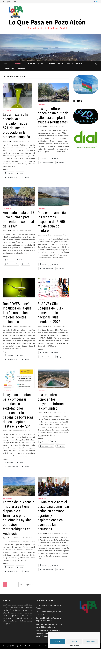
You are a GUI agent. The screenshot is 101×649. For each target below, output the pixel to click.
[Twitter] (97, 1)
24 (21, 584)
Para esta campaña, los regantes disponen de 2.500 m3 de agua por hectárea (52, 222)
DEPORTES (51, 64)
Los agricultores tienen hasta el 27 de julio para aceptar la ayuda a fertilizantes (53, 115)
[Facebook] (95, 1)
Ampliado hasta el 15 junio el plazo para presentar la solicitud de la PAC (18, 219)
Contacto (21, 69)
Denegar (74, 641)
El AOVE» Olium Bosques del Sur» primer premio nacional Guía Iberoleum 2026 (50, 313)
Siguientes (29, 584)
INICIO (6, 64)
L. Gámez (9, 141)
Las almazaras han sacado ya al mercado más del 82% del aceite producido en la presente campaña (16, 125)
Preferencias (90, 641)
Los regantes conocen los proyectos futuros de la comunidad (53, 401)
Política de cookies (74, 645)
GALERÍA (61, 64)
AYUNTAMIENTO (29, 64)
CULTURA (41, 64)
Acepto (57, 641)
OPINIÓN (70, 64)
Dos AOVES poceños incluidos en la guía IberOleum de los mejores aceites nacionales (18, 313)
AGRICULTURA (16, 64)
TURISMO (79, 64)
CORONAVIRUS (9, 69)
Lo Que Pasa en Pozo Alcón (47, 22)
